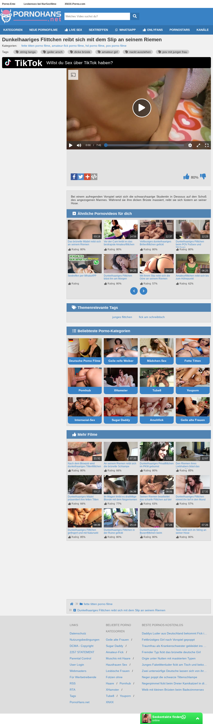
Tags (73, 696)
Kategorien (12, 29)
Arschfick (156, 420)
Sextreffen (98, 29)
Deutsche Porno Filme (84, 360)
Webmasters (78, 671)
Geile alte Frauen (193, 420)
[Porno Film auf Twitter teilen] (80, 176)
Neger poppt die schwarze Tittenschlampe (169, 677)
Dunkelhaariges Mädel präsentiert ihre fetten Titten (83, 498)
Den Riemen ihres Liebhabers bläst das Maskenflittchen (187, 466)
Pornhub (85, 390)
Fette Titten (193, 360)
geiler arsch (54, 52)
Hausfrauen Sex (116, 664)
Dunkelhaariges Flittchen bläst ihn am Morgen (118, 277)
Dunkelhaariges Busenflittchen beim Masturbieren (151, 533)
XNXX (110, 702)
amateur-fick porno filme (68, 45)
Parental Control (80, 658)
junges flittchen (122, 317)
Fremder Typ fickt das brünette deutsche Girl (171, 652)
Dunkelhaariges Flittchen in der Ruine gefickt (119, 531)
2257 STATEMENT (82, 652)
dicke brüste (81, 52)
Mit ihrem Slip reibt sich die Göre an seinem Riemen (155, 277)
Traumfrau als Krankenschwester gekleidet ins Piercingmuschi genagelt (175, 646)
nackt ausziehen (140, 52)
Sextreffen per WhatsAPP (82, 275)
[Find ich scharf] (186, 177)
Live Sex (75, 29)
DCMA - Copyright (81, 646)
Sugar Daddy (121, 420)
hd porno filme (94, 45)
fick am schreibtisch (152, 317)
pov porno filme (116, 45)
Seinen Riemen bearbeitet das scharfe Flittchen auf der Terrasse (156, 499)
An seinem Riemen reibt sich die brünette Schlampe (120, 465)
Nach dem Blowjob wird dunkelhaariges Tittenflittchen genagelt (84, 466)
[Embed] (94, 176)
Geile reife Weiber (120, 360)
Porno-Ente (8, 4)
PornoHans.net (79, 702)
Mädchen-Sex (156, 360)
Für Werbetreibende (83, 677)
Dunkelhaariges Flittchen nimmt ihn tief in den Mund (191, 498)
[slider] (86, 132)
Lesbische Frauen (118, 671)
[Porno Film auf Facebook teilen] (74, 176)
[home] (72, 604)
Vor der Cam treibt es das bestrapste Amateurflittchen (119, 243)
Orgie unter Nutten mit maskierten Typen (169, 658)
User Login (77, 664)
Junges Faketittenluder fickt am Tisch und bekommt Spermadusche (175, 664)
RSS (73, 683)
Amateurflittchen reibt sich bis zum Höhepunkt (192, 277)
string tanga (27, 52)
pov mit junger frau (174, 52)
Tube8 (156, 390)
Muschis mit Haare (118, 658)
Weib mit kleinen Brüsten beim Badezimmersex (173, 689)
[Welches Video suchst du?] (134, 16)
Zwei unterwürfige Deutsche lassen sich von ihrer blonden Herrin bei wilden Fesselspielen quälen (175, 671)
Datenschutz (78, 633)
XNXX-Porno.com (75, 4)
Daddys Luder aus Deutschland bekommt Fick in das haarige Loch (175, 633)
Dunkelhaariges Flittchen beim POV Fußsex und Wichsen (190, 244)
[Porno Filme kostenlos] (31, 23)
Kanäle (203, 29)
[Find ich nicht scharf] (203, 177)
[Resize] (198, 145)
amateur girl (109, 52)
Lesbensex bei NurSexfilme (40, 4)
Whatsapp (127, 29)
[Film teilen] (87, 176)
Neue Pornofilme (43, 29)
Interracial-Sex (85, 420)
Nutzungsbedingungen (84, 639)
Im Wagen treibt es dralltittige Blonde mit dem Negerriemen (120, 498)
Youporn (193, 390)
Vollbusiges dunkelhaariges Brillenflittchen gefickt (155, 243)
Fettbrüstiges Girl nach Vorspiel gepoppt (168, 639)
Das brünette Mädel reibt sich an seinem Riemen (84, 243)
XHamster (121, 390)
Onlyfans (154, 29)
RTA (72, 689)
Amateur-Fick (115, 652)
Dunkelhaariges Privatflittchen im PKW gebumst (157, 465)
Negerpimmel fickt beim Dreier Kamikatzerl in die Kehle (175, 683)
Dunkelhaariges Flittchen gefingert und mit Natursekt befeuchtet (83, 533)
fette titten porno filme (35, 45)
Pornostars (180, 29)
